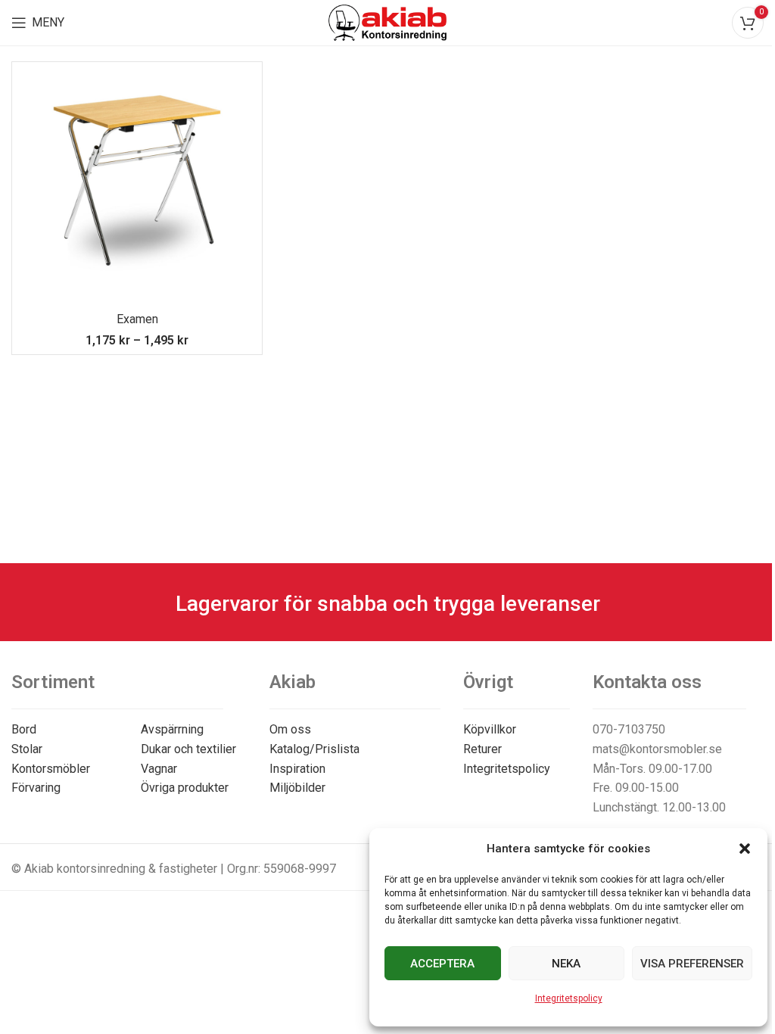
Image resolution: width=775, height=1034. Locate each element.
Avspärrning (172, 729)
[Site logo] (387, 21)
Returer (482, 749)
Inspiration (297, 768)
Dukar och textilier (188, 749)
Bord (23, 729)
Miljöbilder (297, 787)
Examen (137, 319)
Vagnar (159, 768)
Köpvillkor (489, 729)
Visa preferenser (692, 963)
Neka (566, 963)
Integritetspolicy (568, 998)
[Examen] (137, 187)
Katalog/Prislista (314, 749)
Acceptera (442, 963)
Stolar (26, 749)
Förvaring (36, 787)
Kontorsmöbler (50, 768)
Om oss (290, 729)
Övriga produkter (185, 787)
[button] (744, 848)
